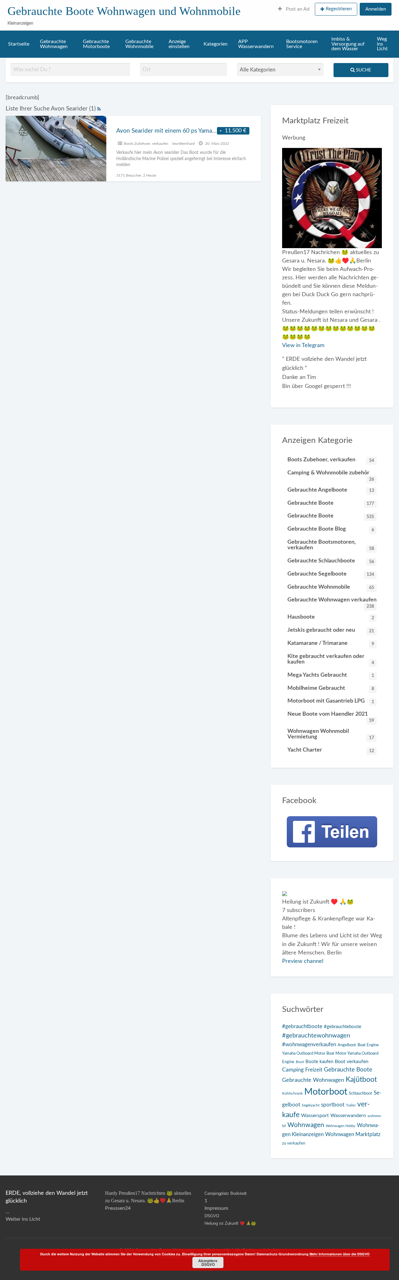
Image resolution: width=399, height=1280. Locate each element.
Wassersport (315, 1115)
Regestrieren (339, 9)
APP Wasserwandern (256, 44)
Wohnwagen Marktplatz (353, 1134)
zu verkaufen (293, 1143)
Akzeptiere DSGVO (208, 1262)
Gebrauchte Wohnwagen (54, 44)
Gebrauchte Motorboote (96, 44)
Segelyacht (311, 1105)
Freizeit (313, 1069)
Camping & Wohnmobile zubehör (330, 474)
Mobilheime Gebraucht (330, 688)
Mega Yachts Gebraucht (330, 675)
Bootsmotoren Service (302, 44)
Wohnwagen (305, 1125)
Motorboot (325, 1091)
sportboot (332, 1104)
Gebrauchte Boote (330, 503)
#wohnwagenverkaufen (309, 1044)
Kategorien (216, 44)
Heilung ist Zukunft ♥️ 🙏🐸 (230, 1223)
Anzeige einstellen (179, 44)
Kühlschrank (292, 1093)
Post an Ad (297, 9)
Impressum (216, 1208)
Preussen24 (118, 1208)
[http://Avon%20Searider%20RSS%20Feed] (99, 109)
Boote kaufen (319, 1061)
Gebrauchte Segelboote (330, 574)
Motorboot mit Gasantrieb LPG (330, 701)
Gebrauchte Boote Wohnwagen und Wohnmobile (124, 10)
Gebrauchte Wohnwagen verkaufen (332, 601)
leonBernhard (183, 143)
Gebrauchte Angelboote (330, 490)
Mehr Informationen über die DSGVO (340, 1254)
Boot (300, 1062)
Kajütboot (361, 1079)
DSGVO (211, 1216)
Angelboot (347, 1045)
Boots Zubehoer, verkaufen (146, 143)
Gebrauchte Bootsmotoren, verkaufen (330, 545)
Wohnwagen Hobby (340, 1126)
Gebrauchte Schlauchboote (330, 561)
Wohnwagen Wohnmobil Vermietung (330, 734)
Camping (293, 1069)
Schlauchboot (360, 1093)
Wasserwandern (348, 1115)
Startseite (18, 44)
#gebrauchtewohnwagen (316, 1035)
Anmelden (375, 9)
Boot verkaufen (351, 1061)
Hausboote (330, 617)
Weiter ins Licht (23, 1219)
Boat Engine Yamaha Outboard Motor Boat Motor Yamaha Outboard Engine (330, 1053)
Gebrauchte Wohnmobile (139, 44)
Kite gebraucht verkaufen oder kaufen (330, 659)
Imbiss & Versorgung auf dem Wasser (348, 44)
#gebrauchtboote (302, 1026)
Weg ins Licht (382, 44)
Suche (363, 70)
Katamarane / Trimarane (330, 643)
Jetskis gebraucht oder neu (330, 630)
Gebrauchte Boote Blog (330, 529)
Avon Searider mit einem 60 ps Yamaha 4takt (174, 131)
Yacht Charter (330, 750)
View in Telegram (303, 345)
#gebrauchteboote (342, 1026)
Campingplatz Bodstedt (225, 1193)
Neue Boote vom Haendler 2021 (330, 716)
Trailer (351, 1105)
